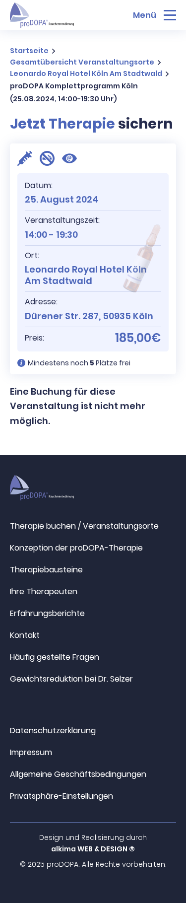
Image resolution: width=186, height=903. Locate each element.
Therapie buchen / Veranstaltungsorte (84, 526)
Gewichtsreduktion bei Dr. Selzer (71, 679)
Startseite (29, 51)
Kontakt (25, 635)
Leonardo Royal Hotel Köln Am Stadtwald (86, 73)
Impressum (31, 752)
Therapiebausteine (46, 569)
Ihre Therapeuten (43, 591)
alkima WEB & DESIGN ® (93, 849)
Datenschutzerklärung (53, 730)
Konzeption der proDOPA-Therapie (76, 548)
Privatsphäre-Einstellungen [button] (61, 796)
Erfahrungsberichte (47, 613)
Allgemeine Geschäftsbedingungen (78, 774)
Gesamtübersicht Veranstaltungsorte (82, 62)
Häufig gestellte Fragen (54, 657)
